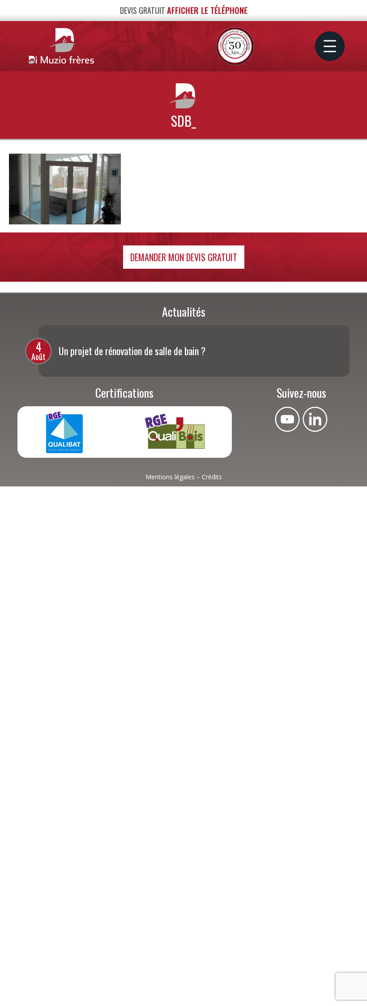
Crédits (212, 477)
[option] (194, 351)
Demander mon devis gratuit (183, 257)
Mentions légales (170, 477)
